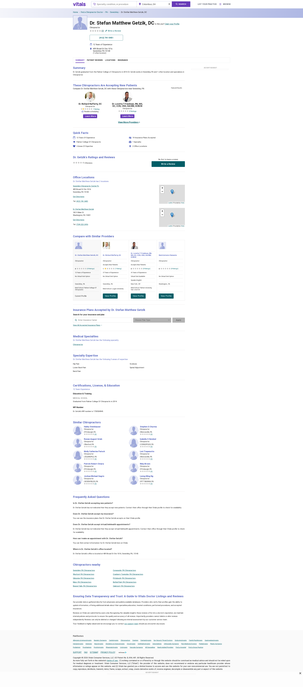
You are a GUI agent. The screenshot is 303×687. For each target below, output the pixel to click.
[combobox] (113, 4)
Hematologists (78, 644)
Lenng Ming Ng (146, 476)
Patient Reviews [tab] (95, 60)
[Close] (300, 674)
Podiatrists (76, 647)
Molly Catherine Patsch (94, 451)
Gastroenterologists (212, 640)
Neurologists (98, 644)
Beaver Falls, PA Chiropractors (85, 586)
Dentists (135, 640)
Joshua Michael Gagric (94, 476)
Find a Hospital (181, 647)
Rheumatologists (112, 647)
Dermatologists (146, 640)
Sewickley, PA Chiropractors (84, 570)
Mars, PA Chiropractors (82, 582)
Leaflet (170, 203)
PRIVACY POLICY (108, 652)
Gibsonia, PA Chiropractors (83, 578)
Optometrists (157, 644)
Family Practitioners (195, 640)
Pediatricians (203, 644)
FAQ (86, 652)
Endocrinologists (181, 640)
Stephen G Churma (148, 427)
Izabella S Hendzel (148, 439)
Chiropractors (125, 640)
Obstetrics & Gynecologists (115, 644)
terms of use (112, 660)
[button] (172, 191)
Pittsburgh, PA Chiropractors (124, 578)
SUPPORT (77, 652)
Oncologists (131, 644)
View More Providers (128, 122)
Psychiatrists (87, 647)
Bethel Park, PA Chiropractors (124, 582)
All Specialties (150, 647)
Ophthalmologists (144, 644)
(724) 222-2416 (82, 224)
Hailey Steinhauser (92, 427)
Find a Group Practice (195, 647)
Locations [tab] (110, 60)
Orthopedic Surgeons (171, 644)
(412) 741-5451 (82, 201)
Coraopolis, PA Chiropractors (124, 570)
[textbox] (113, 4)
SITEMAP (94, 652)
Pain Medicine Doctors (189, 644)
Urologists (123, 647)
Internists (89, 644)
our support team (131, 624)
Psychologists (99, 647)
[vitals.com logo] (79, 4)
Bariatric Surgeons (100, 640)
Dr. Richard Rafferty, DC (90, 104)
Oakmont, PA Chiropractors (124, 586)
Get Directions (78, 197)
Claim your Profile (172, 24)
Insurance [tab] (123, 60)
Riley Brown (145, 464)
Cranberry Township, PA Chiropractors (128, 574)
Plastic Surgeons (216, 644)
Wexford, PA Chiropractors (83, 574)
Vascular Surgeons (136, 647)
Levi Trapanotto (147, 451)
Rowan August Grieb (93, 439)
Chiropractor (78, 344)
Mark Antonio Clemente (168, 255)
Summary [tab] (80, 60)
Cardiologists (113, 640)
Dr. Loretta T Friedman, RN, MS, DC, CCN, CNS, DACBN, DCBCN (127, 105)
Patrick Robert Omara (94, 464)
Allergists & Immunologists (82, 640)
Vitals (182, 203)
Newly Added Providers (165, 647)
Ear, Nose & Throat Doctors (163, 640)
